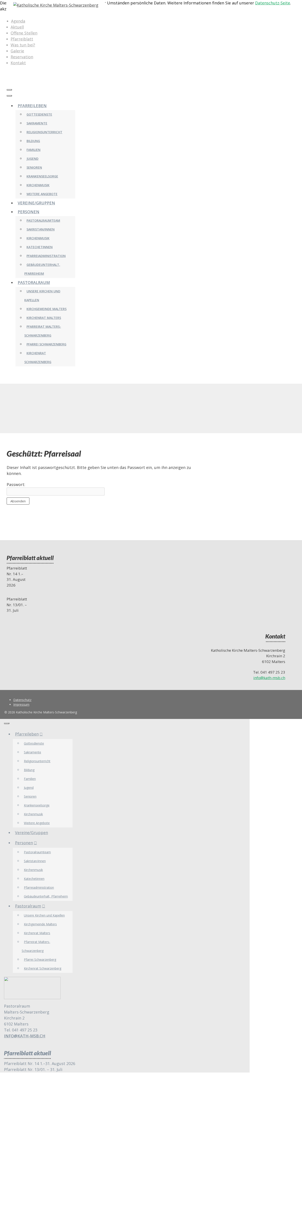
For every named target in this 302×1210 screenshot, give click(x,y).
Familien (33, 150)
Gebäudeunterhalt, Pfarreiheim (46, 896)
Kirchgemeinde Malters (47, 309)
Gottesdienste (39, 114)
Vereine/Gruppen (36, 203)
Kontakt (18, 62)
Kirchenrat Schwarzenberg (42, 968)
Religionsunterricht (44, 132)
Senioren (34, 167)
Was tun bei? (23, 45)
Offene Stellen (24, 33)
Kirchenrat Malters (44, 318)
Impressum (21, 704)
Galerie (17, 50)
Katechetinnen (40, 247)
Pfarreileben (32, 105)
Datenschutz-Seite (272, 3)
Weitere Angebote (42, 194)
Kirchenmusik (38, 185)
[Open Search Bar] (9, 81)
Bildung (33, 141)
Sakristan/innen (41, 229)
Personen (28, 211)
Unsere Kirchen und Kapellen (44, 915)
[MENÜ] (9, 89)
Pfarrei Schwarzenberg (46, 344)
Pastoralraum (34, 282)
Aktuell (17, 27)
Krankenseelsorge (42, 176)
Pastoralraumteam (43, 220)
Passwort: (16, 484)
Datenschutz (22, 700)
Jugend (32, 158)
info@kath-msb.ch (269, 677)
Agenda (18, 21)
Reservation (22, 56)
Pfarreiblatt (22, 39)
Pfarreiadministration (46, 256)
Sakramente (37, 123)
